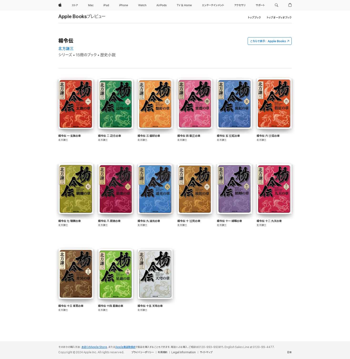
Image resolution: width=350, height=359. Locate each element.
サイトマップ (206, 352)
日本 (289, 352)
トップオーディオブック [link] (279, 17)
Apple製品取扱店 (125, 347)
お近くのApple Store (94, 347)
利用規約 (162, 352)
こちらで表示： (268, 41)
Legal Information (183, 352)
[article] (75, 121)
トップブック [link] (254, 17)
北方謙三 (66, 48)
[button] (276, 5)
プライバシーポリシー (142, 352)
